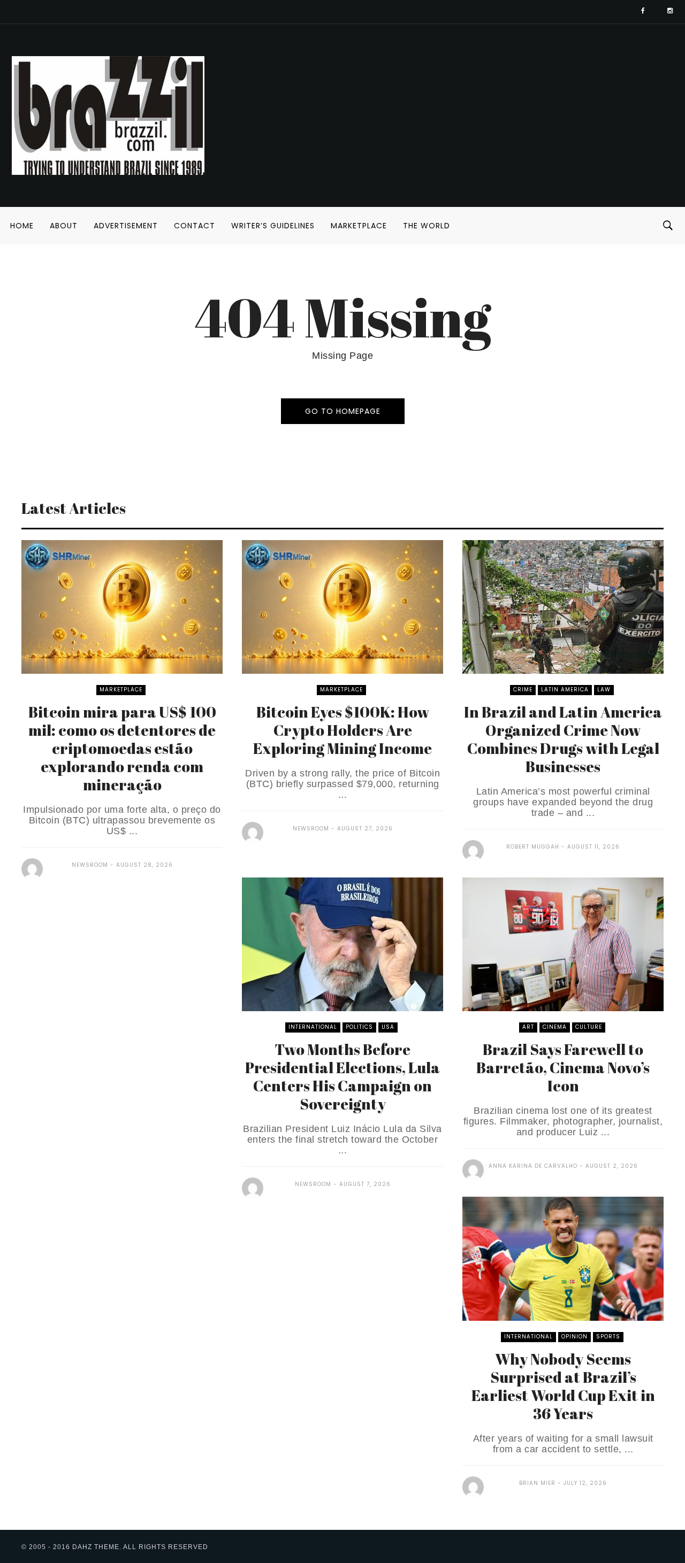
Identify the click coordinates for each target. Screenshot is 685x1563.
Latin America (565, 690)
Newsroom (90, 865)
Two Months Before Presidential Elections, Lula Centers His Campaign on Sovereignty (342, 1076)
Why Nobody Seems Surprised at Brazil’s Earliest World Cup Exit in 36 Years (563, 1386)
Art (528, 1027)
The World (426, 225)
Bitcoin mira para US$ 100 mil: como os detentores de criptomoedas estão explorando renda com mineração (122, 748)
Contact (194, 225)
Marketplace (359, 225)
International (312, 1027)
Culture (588, 1027)
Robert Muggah (532, 847)
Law (604, 690)
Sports (608, 1337)
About (64, 225)
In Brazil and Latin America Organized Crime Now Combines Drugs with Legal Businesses (563, 739)
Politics (359, 1027)
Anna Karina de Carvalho (533, 1166)
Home (22, 225)
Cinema (555, 1027)
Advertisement (126, 225)
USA (388, 1027)
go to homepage (342, 411)
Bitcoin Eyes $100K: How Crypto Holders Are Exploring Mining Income (342, 730)
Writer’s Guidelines (273, 225)
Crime (522, 690)
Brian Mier (537, 1483)
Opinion (574, 1337)
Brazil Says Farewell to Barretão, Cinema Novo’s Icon (563, 1067)
